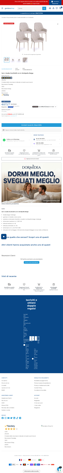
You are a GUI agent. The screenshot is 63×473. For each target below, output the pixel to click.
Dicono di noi (5, 383)
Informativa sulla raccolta (31, 471)
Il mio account (38, 403)
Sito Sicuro (5, 400)
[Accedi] (53, 8)
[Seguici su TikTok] (17, 418)
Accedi (36, 398)
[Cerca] (44, 8)
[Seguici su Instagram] (5, 418)
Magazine (37, 407)
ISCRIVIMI (38, 338)
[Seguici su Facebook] (3, 418)
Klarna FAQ (5, 405)
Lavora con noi (6, 388)
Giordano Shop (5, 17)
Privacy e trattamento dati (41, 385)
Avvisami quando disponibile (31, 125)
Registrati (37, 400)
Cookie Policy (38, 388)
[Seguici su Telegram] (20, 418)
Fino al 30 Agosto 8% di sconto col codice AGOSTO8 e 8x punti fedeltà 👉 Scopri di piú (31, 2)
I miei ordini (37, 405)
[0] (60, 8)
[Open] (3, 236)
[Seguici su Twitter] (11, 418)
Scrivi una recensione (31, 262)
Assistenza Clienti (6, 398)
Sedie (12, 17)
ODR (3, 403)
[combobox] (35, 338)
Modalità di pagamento (41, 380)
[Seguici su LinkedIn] (14, 418)
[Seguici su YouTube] (8, 418)
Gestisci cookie (6, 410)
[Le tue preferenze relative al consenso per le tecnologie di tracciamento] (60, 470)
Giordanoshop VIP (13, 115)
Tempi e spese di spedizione (42, 383)
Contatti (4, 385)
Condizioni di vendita (40, 390)
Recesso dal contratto (8, 407)
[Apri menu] (2, 8)
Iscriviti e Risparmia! (55, 2)
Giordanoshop (7, 69)
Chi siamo (4, 380)
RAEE (3, 390)
